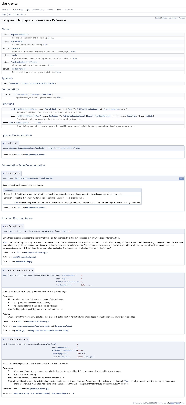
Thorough (34, 95)
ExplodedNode (51, 109)
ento (10, 14)
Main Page (6, 10)
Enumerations (173, 18)
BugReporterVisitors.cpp (36, 252)
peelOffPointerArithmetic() (24, 257)
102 (18, 207)
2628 (19, 321)
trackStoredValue (24, 116)
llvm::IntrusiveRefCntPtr (34, 83)
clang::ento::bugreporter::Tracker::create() (31, 326)
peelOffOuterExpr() (24, 261)
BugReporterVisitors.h (36, 154)
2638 (19, 389)
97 (18, 252)
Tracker (14, 55)
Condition (46, 95)
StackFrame (132, 116)
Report (90, 116)
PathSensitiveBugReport (88, 109)
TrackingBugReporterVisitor (24, 62)
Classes (50, 10)
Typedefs (164, 18)
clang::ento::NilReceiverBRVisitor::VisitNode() (48, 330)
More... (51, 38)
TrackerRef (14, 83)
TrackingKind (21, 95)
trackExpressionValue (26, 109)
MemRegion (53, 116)
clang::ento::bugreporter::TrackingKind (33, 178)
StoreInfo (15, 48)
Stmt (39, 123)
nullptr (149, 116)
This (16, 202)
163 (18, 154)
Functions (182, 18)
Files (59, 10)
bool (13, 109)
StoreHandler (17, 42)
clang (4, 14)
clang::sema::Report (63, 326)
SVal (37, 116)
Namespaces (37, 10)
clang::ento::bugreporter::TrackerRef (27, 148)
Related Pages (18, 10)
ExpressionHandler (19, 35)
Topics (28, 10)
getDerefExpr (22, 123)
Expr (70, 109)
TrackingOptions (18, 69)
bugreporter (19, 14)
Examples (69, 10)
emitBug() (20, 330)
